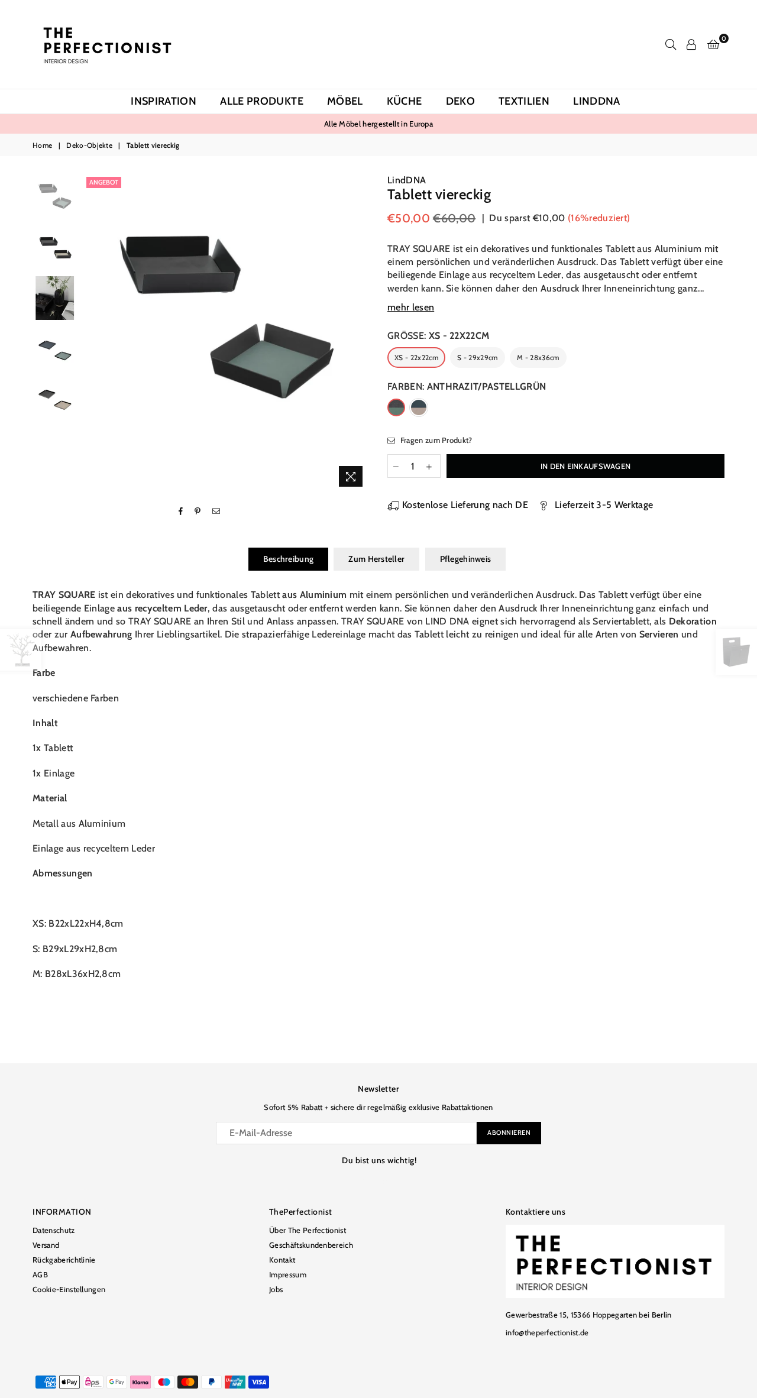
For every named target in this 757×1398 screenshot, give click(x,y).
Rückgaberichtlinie (64, 1259)
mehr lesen (410, 307)
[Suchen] (670, 44)
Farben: (466, 386)
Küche (404, 101)
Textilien (524, 101)
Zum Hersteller (376, 559)
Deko (460, 101)
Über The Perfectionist (307, 1230)
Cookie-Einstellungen (69, 1289)
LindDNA (596, 101)
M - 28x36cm (538, 357)
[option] (226, 317)
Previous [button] (93, 333)
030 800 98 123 (526, 123)
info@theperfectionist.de (547, 1332)
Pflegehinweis (465, 559)
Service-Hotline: (457, 123)
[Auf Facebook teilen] (181, 511)
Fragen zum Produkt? (435, 440)
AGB (40, 1274)
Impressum (287, 1274)
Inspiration (163, 101)
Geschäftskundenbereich (311, 1245)
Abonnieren (508, 1132)
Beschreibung (288, 559)
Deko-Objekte (89, 145)
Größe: (438, 335)
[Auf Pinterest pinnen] (198, 511)
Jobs (276, 1289)
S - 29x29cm (477, 357)
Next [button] (359, 333)
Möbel (345, 101)
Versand (46, 1245)
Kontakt (282, 1259)
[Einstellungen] (691, 44)
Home (42, 145)
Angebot (103, 182)
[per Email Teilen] (216, 511)
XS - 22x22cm (416, 357)
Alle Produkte (261, 101)
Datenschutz (54, 1230)
